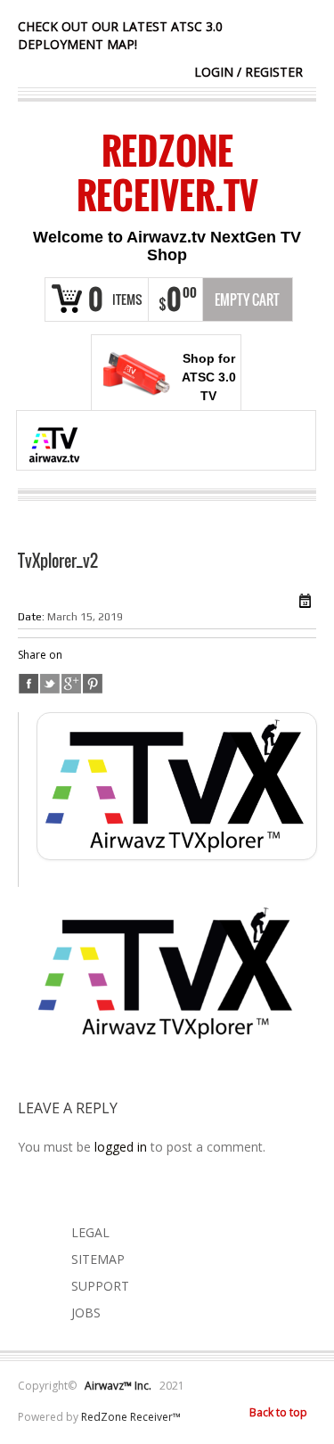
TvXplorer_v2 (58, 560)
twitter (50, 683)
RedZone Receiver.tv (167, 172)
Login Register (248, 71)
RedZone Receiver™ (131, 1416)
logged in (120, 1146)
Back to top (278, 1412)
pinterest (92, 683)
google (71, 683)
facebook (28, 683)
